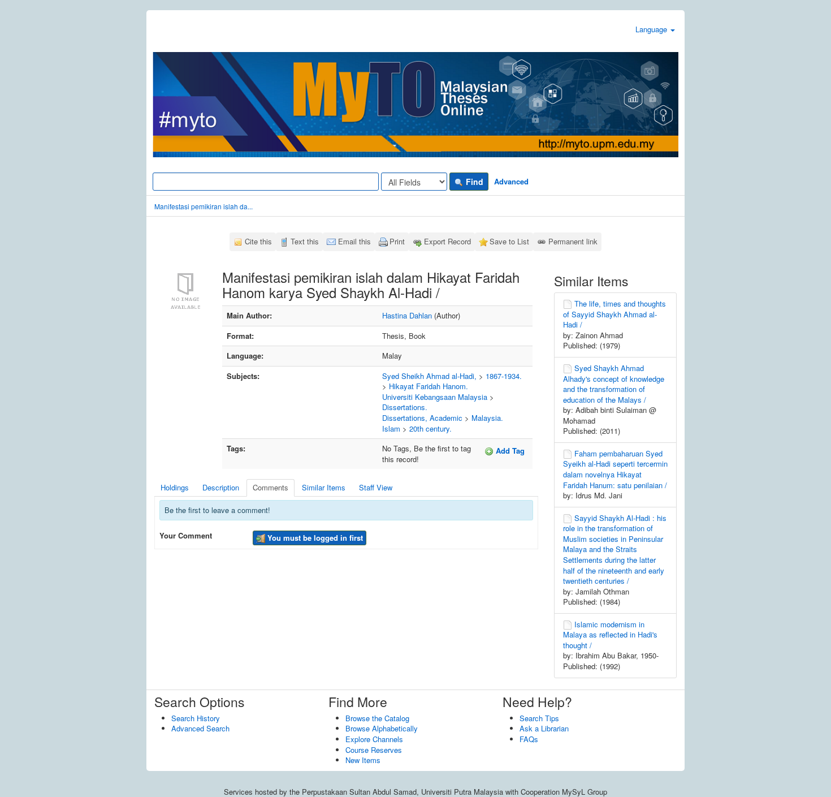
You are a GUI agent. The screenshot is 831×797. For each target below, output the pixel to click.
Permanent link (573, 241)
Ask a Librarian (544, 728)
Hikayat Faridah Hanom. (428, 386)
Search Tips (539, 718)
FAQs (529, 739)
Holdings (175, 487)
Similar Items (323, 487)
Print (397, 241)
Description (220, 487)
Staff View (375, 487)
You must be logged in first (314, 537)
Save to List (509, 241)
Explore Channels (374, 739)
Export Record (447, 241)
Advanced (511, 181)
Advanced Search (200, 728)
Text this (305, 241)
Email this (354, 241)
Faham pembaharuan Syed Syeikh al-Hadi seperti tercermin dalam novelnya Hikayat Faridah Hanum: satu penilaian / (615, 469)
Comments (270, 487)
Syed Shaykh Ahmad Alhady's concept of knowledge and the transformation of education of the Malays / (613, 384)
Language (652, 29)
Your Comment (185, 536)
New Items (362, 760)
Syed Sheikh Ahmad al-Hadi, (429, 376)
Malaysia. (487, 417)
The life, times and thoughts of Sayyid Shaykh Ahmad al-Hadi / (614, 314)
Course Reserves (373, 749)
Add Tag (509, 450)
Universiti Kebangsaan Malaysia (434, 396)
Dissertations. (404, 407)
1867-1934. (504, 376)
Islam (391, 428)
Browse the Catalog (377, 718)
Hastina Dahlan (407, 315)
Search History (195, 718)
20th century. (430, 428)
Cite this (258, 241)
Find (473, 181)
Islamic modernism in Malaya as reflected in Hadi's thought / (610, 634)
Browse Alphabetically (381, 728)
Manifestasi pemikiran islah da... (203, 206)
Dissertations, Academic (422, 417)
